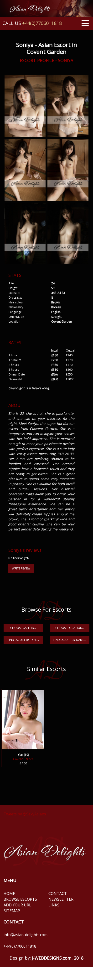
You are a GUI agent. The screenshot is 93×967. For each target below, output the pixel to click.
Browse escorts (20, 899)
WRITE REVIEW (21, 568)
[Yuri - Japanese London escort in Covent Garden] (23, 719)
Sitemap (12, 910)
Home (9, 893)
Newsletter (60, 899)
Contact (57, 893)
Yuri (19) (23, 755)
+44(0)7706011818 (42, 23)
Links (53, 905)
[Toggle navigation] (85, 23)
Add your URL (17, 905)
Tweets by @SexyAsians (25, 814)
